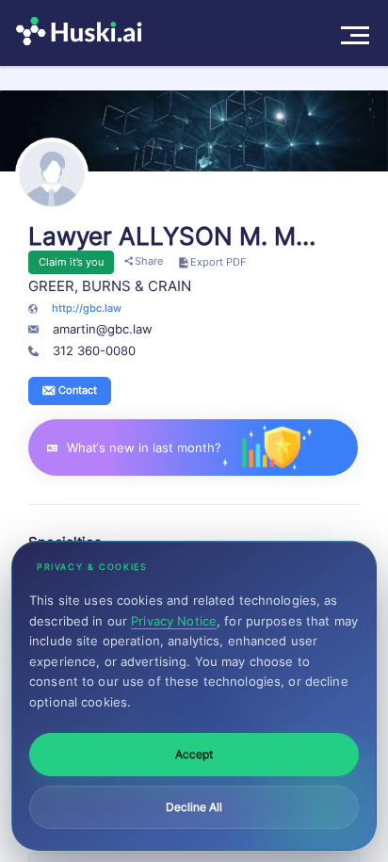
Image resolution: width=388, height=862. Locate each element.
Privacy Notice (174, 620)
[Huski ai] (84, 33)
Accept (194, 754)
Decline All (194, 807)
